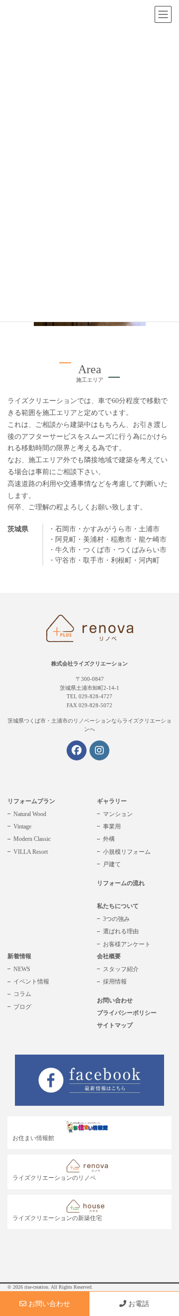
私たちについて (118, 906)
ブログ (22, 1006)
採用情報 (115, 981)
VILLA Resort (30, 851)
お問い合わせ (115, 1000)
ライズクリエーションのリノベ (54, 1177)
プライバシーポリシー (127, 1012)
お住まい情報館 (33, 1138)
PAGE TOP (165, 1268)
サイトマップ (115, 1025)
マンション (118, 814)
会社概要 (109, 956)
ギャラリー (112, 801)
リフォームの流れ (121, 883)
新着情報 (19, 956)
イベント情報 (31, 981)
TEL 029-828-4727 (89, 696)
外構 (109, 838)
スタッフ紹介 (121, 969)
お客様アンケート (127, 944)
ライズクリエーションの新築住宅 (57, 1218)
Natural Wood (29, 814)
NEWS (21, 969)
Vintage (22, 826)
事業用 (112, 826)
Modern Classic (32, 838)
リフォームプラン (31, 801)
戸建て (112, 864)
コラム (22, 993)
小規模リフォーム (127, 851)
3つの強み (116, 918)
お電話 (137, 1304)
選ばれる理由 (121, 931)
